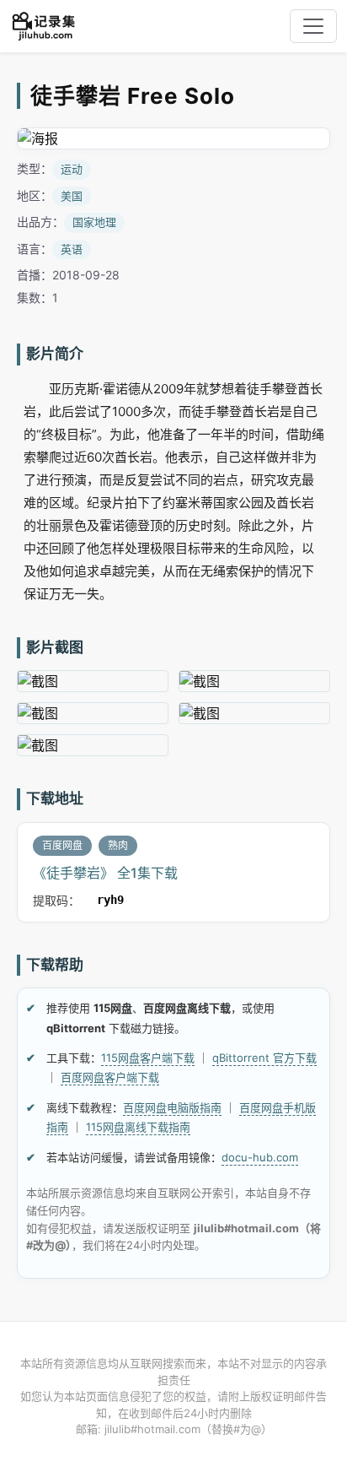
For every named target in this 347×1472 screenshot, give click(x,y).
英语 (72, 249)
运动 (72, 169)
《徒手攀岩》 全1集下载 (105, 872)
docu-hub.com (260, 1157)
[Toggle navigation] (313, 26)
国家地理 (94, 222)
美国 (72, 196)
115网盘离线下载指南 (138, 1127)
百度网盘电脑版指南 (172, 1107)
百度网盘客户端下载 (110, 1077)
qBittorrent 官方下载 (264, 1057)
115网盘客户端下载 (148, 1057)
